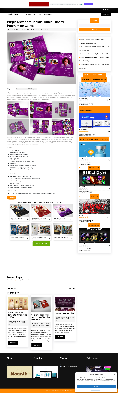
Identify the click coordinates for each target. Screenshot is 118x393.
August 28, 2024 (14, 29)
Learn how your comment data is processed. (39, 283)
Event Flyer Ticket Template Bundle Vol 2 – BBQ (18, 315)
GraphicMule (12, 14)
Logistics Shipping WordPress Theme (55, 390)
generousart (84, 129)
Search (94, 20)
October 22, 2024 (39, 323)
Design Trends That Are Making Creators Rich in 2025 (94, 53)
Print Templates (30, 14)
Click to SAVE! (88, 4)
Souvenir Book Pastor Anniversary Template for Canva (40, 317)
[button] (115, 374)
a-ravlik (83, 186)
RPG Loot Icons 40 (94, 225)
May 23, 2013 (14, 321)
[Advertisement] (41, 261)
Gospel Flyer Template (64, 313)
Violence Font (94, 196)
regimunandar (84, 158)
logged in (16, 279)
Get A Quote (107, 15)
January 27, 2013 (62, 317)
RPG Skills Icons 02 (94, 168)
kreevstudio (84, 98)
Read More (14, 343)
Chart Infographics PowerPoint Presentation (94, 79)
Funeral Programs (21, 89)
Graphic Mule (25, 29)
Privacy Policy (48, 14)
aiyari (82, 215)
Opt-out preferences (95, 390)
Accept (96, 386)
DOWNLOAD (11, 197)
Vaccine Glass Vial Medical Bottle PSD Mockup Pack (94, 139)
